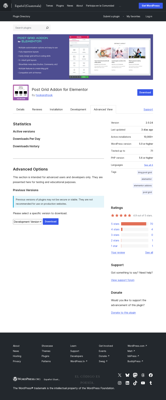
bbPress (133, 356)
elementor (147, 179)
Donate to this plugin (123, 312)
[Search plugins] (47, 28)
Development (78, 109)
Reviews (37, 109)
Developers (76, 356)
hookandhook (44, 95)
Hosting (17, 356)
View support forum (122, 280)
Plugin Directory (21, 16)
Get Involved (106, 345)
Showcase (47, 345)
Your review (118, 252)
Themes (46, 351)
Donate (104, 356)
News (16, 351)
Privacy (17, 361)
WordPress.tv (79, 361)
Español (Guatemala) (54, 379)
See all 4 (148, 165)
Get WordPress (151, 5)
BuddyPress (135, 361)
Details (20, 109)
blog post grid (145, 172)
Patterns (46, 361)
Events (102, 351)
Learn (73, 345)
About (16, 345)
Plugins (45, 356)
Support (148, 109)
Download (145, 92)
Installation (56, 109)
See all (149, 252)
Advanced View (103, 109)
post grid (147, 192)
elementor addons (143, 185)
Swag (103, 361)
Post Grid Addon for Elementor (60, 89)
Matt (131, 351)
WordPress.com (137, 345)
